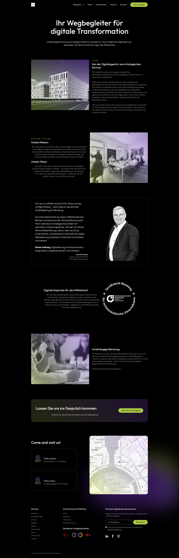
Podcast (113, 5)
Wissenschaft (35, 529)
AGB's (65, 513)
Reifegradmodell (36, 516)
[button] (78, 4)
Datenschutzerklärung (114, 529)
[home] (33, 5)
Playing (33, 526)
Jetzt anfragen (139, 5)
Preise (90, 5)
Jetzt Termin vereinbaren (130, 410)
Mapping (34, 523)
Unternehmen (101, 5)
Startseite (34, 513)
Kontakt (123, 5)
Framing (34, 520)
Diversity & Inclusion (69, 523)
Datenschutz (67, 520)
